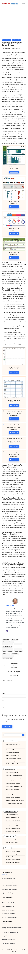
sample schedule (18, 648)
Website (4, 708)
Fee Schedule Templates (12, 761)
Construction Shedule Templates (14, 803)
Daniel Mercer (10, 605)
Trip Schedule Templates (12, 840)
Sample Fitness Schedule (7, 648)
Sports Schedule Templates (8, 878)
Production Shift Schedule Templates (15, 800)
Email (3, 700)
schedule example (18, 651)
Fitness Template (18, 644)
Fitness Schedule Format (7, 644)
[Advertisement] (14, 22)
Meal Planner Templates (11, 857)
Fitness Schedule (14, 639)
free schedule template (7, 646)
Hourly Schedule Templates (8, 936)
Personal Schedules (6, 39)
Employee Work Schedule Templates (14, 778)
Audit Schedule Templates (12, 772)
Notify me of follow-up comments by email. (14, 719)
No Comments (16, 48)
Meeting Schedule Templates (13, 797)
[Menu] (23, 3)
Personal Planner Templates (12, 854)
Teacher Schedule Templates (13, 744)
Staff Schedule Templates (12, 780)
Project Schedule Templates (8, 893)
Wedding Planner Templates (13, 862)
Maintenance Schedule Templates (10, 902)
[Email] (7, 631)
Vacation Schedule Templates (13, 828)
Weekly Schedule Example (8, 656)
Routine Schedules (16, 39)
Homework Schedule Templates (13, 758)
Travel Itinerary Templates (12, 842)
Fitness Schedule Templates (12, 823)
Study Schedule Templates (12, 747)
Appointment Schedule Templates (14, 775)
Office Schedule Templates (12, 806)
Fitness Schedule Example (8, 641)
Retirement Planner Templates (13, 859)
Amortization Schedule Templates (14, 786)
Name (3, 693)
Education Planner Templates (13, 851)
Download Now (14, 172)
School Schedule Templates (12, 755)
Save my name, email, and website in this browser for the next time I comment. (14, 716)
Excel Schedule (6, 639)
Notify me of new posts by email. (11, 721)
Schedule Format (6, 653)
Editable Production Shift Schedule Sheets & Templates (12, 928)
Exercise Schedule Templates (13, 831)
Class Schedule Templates (12, 750)
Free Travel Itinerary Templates (9, 889)
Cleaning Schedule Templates (13, 783)
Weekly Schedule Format (7, 658)
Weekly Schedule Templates (12, 817)
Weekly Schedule (15, 653)
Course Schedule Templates (12, 752)
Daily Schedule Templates (12, 814)
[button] (23, 735)
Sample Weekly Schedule (8, 651)
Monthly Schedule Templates (13, 820)
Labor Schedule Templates (12, 789)
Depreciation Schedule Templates (14, 792)
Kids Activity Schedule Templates (14, 764)
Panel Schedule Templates (12, 794)
